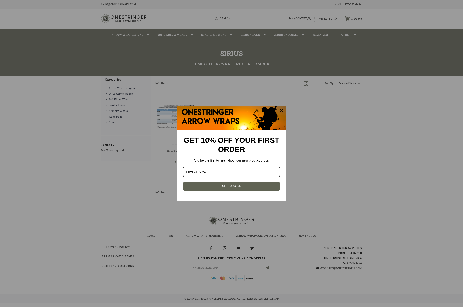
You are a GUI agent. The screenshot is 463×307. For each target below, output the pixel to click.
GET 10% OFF (231, 186)
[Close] (281, 110)
